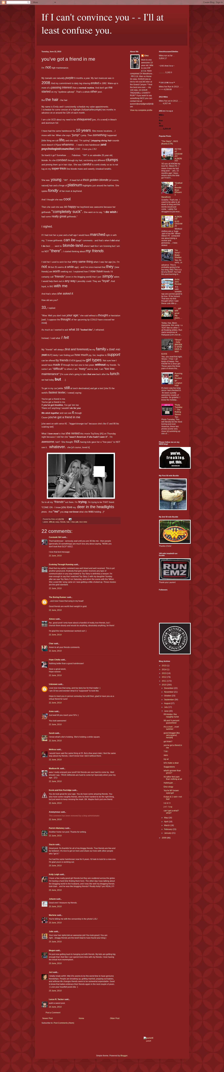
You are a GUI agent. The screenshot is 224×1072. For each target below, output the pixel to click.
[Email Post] (70, 519)
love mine (83, 522)
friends (63, 522)
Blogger (124, 1056)
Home (81, 1018)
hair (68, 522)
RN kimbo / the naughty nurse (171, 715)
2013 (164, 673)
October (168, 696)
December (169, 688)
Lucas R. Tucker (56, 999)
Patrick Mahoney (57, 828)
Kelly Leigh (54, 874)
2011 (164, 681)
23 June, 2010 (55, 865)
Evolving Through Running (61, 564)
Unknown (53, 684)
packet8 (148, 1041)
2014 (164, 669)
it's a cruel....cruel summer (171, 728)
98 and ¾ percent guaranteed (171, 721)
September (169, 699)
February (168, 829)
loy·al (166, 759)
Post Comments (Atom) (64, 1023)
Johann (52, 899)
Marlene (52, 915)
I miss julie (74, 522)
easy (57, 522)
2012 (164, 677)
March (167, 825)
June (166, 711)
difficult (51, 522)
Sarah (51, 733)
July (166, 707)
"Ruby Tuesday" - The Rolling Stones (178, 410)
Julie (51, 931)
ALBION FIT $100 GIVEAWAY (178, 221)
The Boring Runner (57, 597)
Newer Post (47, 1018)
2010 (164, 685)
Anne (51, 711)
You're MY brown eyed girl (171, 791)
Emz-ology (168, 787)
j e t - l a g (168, 807)
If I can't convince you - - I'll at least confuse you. (102, 23)
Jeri (50, 972)
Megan (52, 950)
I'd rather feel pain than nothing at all (173, 778)
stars (166, 755)
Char (51, 643)
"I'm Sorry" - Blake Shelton (178, 254)
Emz (146, 55)
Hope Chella (54, 660)
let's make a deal (171, 763)
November (169, 692)
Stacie (52, 844)
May (166, 818)
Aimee (52, 619)
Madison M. (54, 768)
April (166, 821)
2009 (164, 838)
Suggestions (169, 767)
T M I (166, 751)
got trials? (168, 741)
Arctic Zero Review (178, 281)
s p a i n (167, 803)
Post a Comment (53, 1012)
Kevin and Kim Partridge (60, 790)
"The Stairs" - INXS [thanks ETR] (169, 142)
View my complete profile (141, 110)
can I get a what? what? (171, 812)
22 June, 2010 (55, 556)
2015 (164, 665)
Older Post (114, 1018)
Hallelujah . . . (170, 783)
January (168, 833)
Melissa (52, 749)
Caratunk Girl (55, 537)
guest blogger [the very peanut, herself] (172, 735)
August (167, 703)
